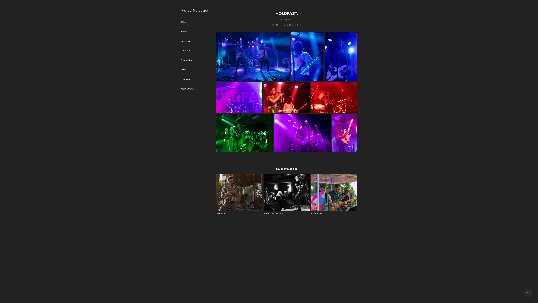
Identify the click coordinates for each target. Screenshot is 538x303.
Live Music (185, 50)
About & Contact (188, 88)
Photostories (186, 60)
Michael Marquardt (194, 10)
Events (184, 31)
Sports (183, 69)
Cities (183, 22)
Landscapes (186, 41)
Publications (186, 79)
